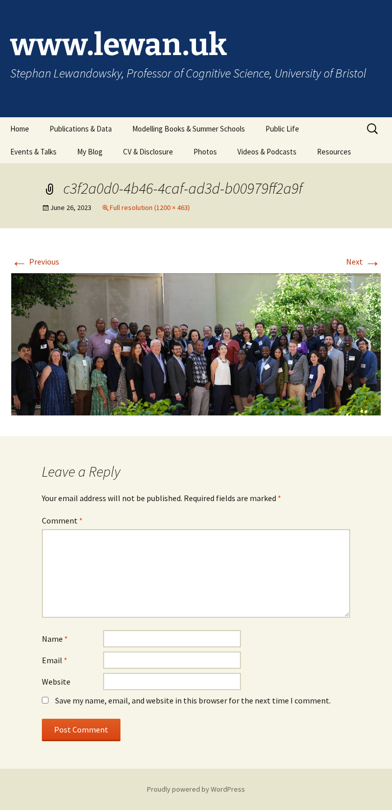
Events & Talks (33, 151)
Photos (205, 151)
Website (56, 681)
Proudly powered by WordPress (196, 789)
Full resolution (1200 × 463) (150, 207)
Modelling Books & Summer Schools (188, 129)
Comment (62, 520)
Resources (334, 151)
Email (54, 660)
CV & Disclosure (148, 151)
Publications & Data (81, 129)
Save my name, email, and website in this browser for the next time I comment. (193, 700)
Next (363, 261)
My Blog (90, 151)
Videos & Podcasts (267, 151)
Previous (35, 261)
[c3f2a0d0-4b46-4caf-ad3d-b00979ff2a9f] (196, 343)
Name (55, 639)
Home (19, 129)
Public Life (282, 129)
